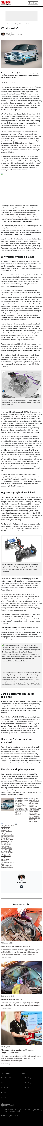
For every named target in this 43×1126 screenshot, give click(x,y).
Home (3, 24)
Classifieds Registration (29, 1078)
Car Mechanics (12, 24)
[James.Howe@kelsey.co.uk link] (21, 886)
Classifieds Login (27, 1083)
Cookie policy (5, 1088)
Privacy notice (5, 1083)
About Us (4, 1093)
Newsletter (33, 3)
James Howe (10, 33)
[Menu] (40, 3)
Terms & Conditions (7, 1078)
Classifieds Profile (27, 1088)
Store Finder (5, 1098)
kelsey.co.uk (21, 1116)
